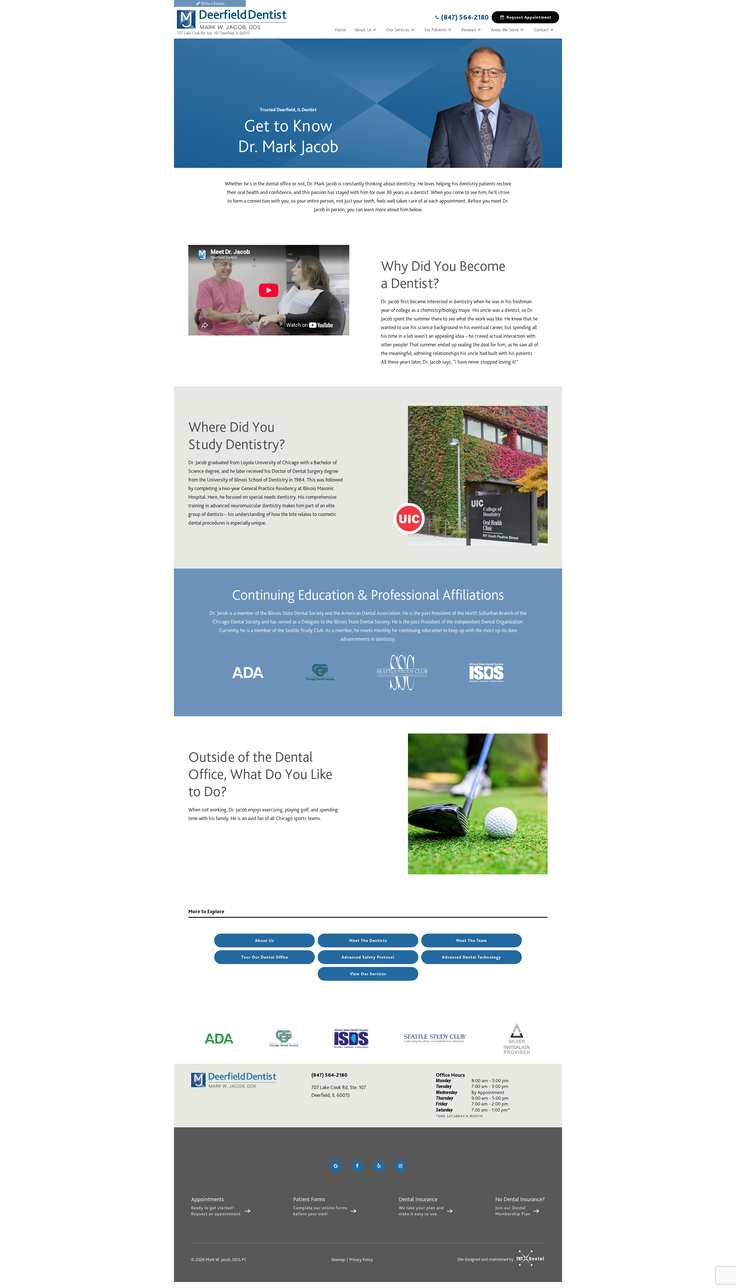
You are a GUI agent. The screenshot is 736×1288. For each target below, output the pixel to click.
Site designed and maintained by (485, 1259)
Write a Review (213, 3)
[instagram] (400, 1166)
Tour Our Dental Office (264, 957)
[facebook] (357, 1166)
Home (340, 29)
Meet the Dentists (368, 940)
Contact (541, 29)
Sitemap (338, 1259)
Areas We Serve (505, 29)
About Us (362, 29)
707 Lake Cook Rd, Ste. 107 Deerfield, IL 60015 (213, 33)
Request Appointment (529, 17)
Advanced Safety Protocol (368, 957)
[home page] (232, 20)
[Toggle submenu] (374, 29)
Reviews (468, 29)
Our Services (397, 29)
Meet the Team (471, 940)
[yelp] (379, 1166)
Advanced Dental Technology (471, 957)
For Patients (435, 29)
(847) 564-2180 (465, 17)
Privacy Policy (361, 1259)
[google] (336, 1166)
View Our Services (368, 974)
